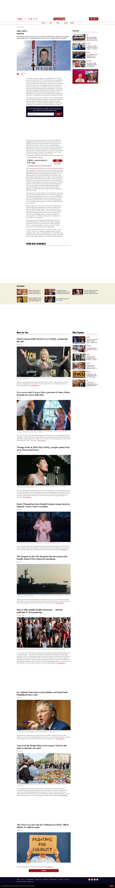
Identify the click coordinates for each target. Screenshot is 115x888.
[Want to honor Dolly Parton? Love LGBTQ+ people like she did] (44, 361)
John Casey (19, 509)
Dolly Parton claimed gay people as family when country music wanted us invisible (34, 293)
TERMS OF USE (60, 879)
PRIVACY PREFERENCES (53, 879)
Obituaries (88, 345)
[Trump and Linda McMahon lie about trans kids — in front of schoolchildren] (79, 357)
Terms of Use (32, 885)
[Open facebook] (29, 19)
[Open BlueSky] (31, 19)
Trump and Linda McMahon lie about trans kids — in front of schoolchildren (91, 359)
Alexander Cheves (20, 751)
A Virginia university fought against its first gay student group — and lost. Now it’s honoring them (91, 377)
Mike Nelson (19, 397)
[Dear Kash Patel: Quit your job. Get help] (50, 299)
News (51, 23)
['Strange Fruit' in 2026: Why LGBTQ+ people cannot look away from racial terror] (44, 470)
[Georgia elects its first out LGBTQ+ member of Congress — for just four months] (79, 46)
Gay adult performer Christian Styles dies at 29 (91, 349)
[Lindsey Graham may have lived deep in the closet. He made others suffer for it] (22, 299)
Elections (88, 43)
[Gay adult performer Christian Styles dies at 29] (79, 348)
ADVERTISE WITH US (38, 879)
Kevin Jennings (20, 830)
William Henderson (23, 73)
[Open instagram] (36, 19)
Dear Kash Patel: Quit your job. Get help (62, 299)
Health (58, 23)
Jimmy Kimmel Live (53, 542)
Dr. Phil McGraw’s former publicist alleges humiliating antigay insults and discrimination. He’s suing (92, 386)
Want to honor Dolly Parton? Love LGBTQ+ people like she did (42, 340)
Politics (43, 23)
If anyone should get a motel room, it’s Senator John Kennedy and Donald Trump (91, 292)
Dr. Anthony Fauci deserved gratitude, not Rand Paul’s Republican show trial (42, 693)
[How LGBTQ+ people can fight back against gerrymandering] (79, 63)
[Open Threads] (34, 19)
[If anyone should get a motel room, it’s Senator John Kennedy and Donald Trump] (77, 291)
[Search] (87, 19)
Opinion (72, 23)
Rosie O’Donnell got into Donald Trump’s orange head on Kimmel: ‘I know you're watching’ (43, 505)
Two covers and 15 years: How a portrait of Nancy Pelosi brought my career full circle (43, 393)
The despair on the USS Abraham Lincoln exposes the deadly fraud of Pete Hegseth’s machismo (42, 557)
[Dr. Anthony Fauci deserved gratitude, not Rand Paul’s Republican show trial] (44, 715)
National (88, 52)
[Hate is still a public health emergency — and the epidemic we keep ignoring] (44, 632)
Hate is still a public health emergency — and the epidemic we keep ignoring (40, 611)
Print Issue (88, 61)
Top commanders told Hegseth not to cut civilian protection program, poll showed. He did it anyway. (91, 57)
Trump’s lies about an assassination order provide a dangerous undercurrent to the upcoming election (63, 293)
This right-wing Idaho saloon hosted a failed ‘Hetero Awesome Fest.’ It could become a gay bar (92, 40)
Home (18, 27)
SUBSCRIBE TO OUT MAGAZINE (20, 19)
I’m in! (58, 114)
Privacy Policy (24, 885)
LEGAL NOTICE (66, 879)
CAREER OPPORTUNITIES (30, 879)
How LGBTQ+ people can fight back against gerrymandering (91, 64)
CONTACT (18, 879)
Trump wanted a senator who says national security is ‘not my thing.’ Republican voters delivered (92, 368)
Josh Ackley (19, 344)
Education (88, 371)
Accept (111, 885)
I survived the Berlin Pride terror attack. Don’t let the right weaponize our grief (42, 747)
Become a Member (57, 160)
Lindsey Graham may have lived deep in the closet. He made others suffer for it (35, 299)
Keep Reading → (35, 385)
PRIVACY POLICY (45, 879)
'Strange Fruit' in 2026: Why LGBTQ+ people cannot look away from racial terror (43, 448)
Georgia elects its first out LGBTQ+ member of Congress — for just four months (92, 48)
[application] (85, 76)
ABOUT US (23, 879)
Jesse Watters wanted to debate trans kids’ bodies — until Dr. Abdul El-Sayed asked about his (92, 342)
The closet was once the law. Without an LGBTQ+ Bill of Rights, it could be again (43, 826)
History (66, 23)
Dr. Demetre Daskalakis (21, 615)
